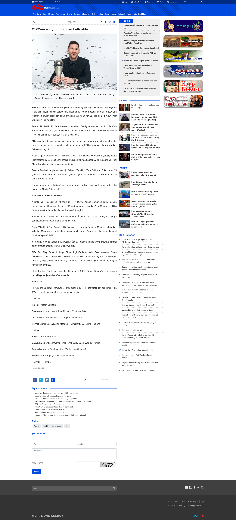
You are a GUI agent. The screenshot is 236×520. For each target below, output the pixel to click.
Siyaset (77, 14)
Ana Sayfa (37, 14)
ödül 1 (45, 426)
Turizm (113, 14)
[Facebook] (194, 487)
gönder (36, 471)
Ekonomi (85, 14)
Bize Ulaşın (192, 501)
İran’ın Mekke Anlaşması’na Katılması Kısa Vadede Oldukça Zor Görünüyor (145, 137)
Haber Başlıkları (139, 14)
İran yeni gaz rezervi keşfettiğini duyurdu (138, 370)
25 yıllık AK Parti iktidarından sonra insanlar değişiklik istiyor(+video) (144, 127)
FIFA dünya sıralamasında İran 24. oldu (50, 412)
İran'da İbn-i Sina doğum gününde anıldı (140, 61)
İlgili (202, 501)
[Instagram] (202, 487)
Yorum (123, 168)
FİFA (67, 426)
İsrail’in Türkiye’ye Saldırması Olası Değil (141, 48)
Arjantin (37, 426)
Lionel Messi (57, 426)
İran (44, 14)
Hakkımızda (180, 501)
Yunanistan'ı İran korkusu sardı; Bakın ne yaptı (140, 247)
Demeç (123, 100)
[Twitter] (198, 487)
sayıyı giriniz (37, 463)
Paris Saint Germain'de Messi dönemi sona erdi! (54, 407)
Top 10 (126, 21)
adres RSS (137, 2)
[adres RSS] (190, 487)
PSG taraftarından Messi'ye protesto (49, 404)
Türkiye (51, 14)
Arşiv (126, 2)
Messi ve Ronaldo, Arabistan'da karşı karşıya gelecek (56, 399)
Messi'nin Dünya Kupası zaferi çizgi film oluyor (53, 396)
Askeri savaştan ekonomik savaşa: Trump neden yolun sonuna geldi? (144, 204)
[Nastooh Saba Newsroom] (194, 516)
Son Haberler (127, 235)
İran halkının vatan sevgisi (132, 330)
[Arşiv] (186, 487)
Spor (107, 14)
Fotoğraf (121, 14)
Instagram (173, 2)
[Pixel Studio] (201, 516)
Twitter (161, 2)
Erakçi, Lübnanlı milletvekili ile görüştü (137, 310)
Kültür (93, 14)
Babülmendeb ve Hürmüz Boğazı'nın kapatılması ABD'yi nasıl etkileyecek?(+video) (145, 117)
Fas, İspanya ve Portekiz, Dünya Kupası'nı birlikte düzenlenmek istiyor (63, 401)
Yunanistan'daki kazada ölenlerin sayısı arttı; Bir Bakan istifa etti (60, 415)
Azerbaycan (60, 14)
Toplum (100, 14)
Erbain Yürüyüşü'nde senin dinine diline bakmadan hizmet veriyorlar (145, 157)
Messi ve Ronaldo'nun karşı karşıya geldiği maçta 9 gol (56, 393)
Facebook (150, 2)
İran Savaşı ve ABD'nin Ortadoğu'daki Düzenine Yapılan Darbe (142, 214)
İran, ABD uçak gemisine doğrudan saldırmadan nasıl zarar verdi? (144, 224)
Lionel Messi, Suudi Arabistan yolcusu (50, 410)
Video (129, 14)
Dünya (69, 14)
